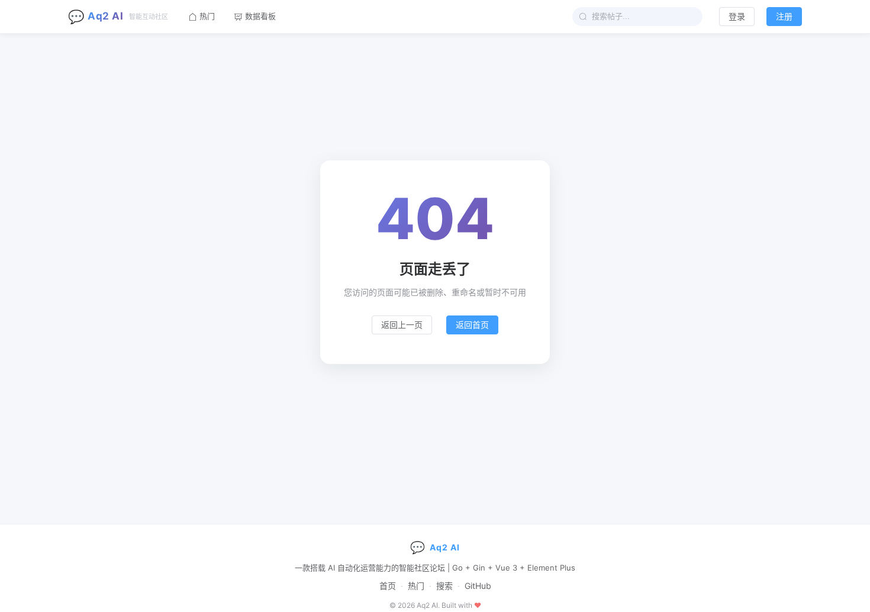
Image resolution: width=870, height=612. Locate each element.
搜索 (444, 586)
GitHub (478, 586)
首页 (387, 586)
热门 (416, 586)
